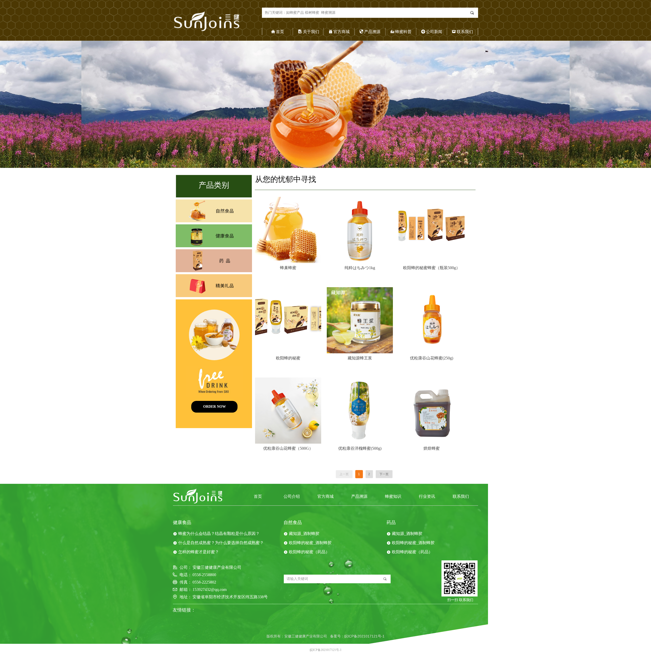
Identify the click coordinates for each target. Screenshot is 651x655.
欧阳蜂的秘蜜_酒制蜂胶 (310, 543)
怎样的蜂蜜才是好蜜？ (198, 552)
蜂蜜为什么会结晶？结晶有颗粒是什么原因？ (219, 533)
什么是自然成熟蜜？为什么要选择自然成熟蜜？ (221, 543)
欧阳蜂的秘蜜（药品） (309, 552)
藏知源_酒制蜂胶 (304, 533)
